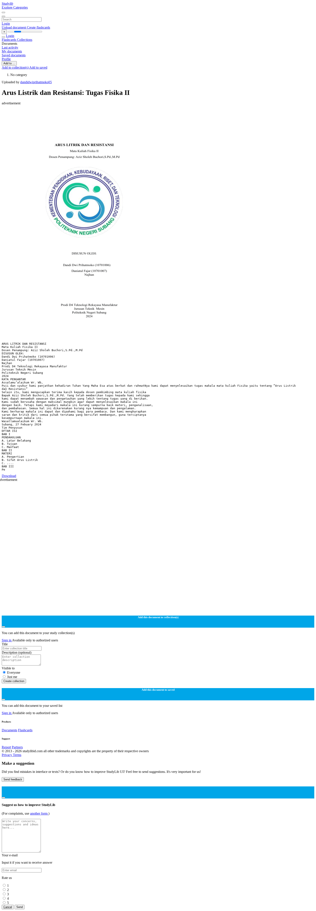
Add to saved (38, 67)
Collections (24, 40)
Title (5, 644)
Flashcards (9, 40)
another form (39, 813)
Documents (9, 730)
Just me (12, 677)
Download (9, 476)
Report (6, 747)
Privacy (7, 755)
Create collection (13, 681)
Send (19, 907)
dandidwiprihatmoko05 (36, 82)
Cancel (7, 907)
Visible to (8, 668)
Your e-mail (10, 855)
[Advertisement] (131, 115)
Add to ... (9, 63)
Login (6, 23)
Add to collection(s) (15, 67)
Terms (17, 755)
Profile (6, 59)
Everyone (13, 672)
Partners (17, 747)
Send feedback (12, 779)
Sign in (7, 640)
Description (16, 652)
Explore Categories (15, 7)
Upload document (14, 27)
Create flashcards (38, 27)
